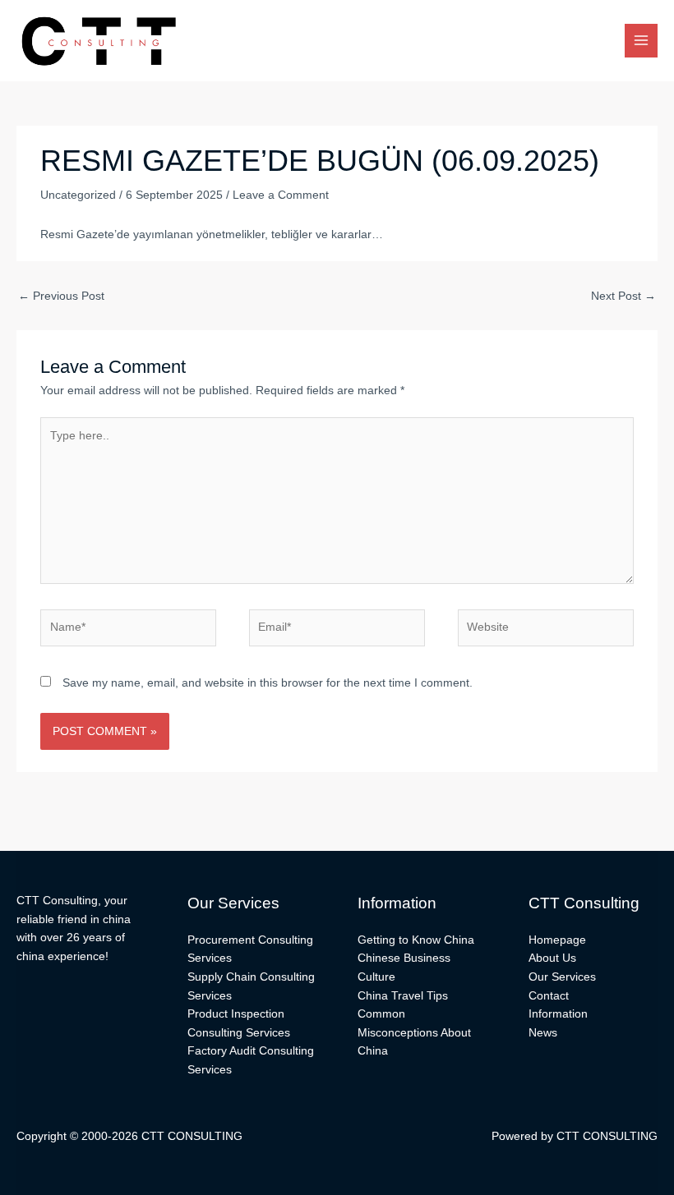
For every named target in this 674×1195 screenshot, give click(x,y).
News (543, 1033)
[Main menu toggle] (641, 40)
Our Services (562, 977)
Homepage (557, 940)
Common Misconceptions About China (414, 1032)
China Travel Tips (403, 996)
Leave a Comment (281, 195)
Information (558, 1014)
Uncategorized (78, 195)
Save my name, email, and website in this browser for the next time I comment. (267, 683)
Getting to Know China (416, 940)
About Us (552, 958)
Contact (549, 996)
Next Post (623, 296)
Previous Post (61, 296)
